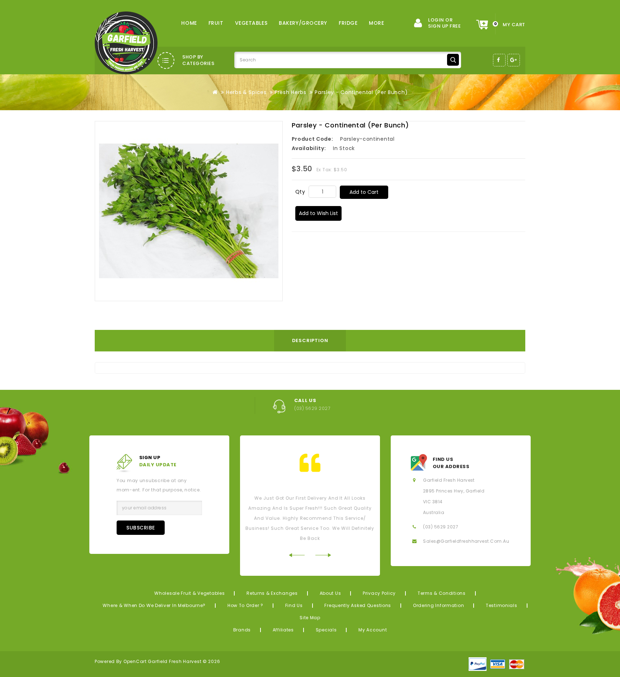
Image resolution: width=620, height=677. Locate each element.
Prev (296, 555)
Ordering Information (438, 605)
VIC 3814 (433, 502)
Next (323, 555)
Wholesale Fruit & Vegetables (189, 593)
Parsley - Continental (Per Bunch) (361, 92)
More (376, 23)
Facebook (499, 60)
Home (189, 23)
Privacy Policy (379, 593)
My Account (372, 630)
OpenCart (135, 661)
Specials (326, 630)
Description (310, 340)
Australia (433, 512)
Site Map (310, 618)
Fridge (348, 23)
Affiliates (283, 630)
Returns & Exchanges (272, 593)
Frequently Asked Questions (357, 605)
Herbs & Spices (246, 92)
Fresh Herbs (290, 92)
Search (453, 60)
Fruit (216, 23)
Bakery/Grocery (303, 23)
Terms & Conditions (442, 593)
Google (514, 60)
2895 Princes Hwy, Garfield (453, 491)
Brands (242, 630)
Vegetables (251, 23)
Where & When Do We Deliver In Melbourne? (154, 605)
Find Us (294, 605)
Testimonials (501, 605)
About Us (330, 593)
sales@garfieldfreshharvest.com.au (466, 541)
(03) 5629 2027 (440, 527)
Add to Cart (364, 192)
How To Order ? (245, 605)
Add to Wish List (318, 213)
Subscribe (140, 527)
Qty (300, 191)
